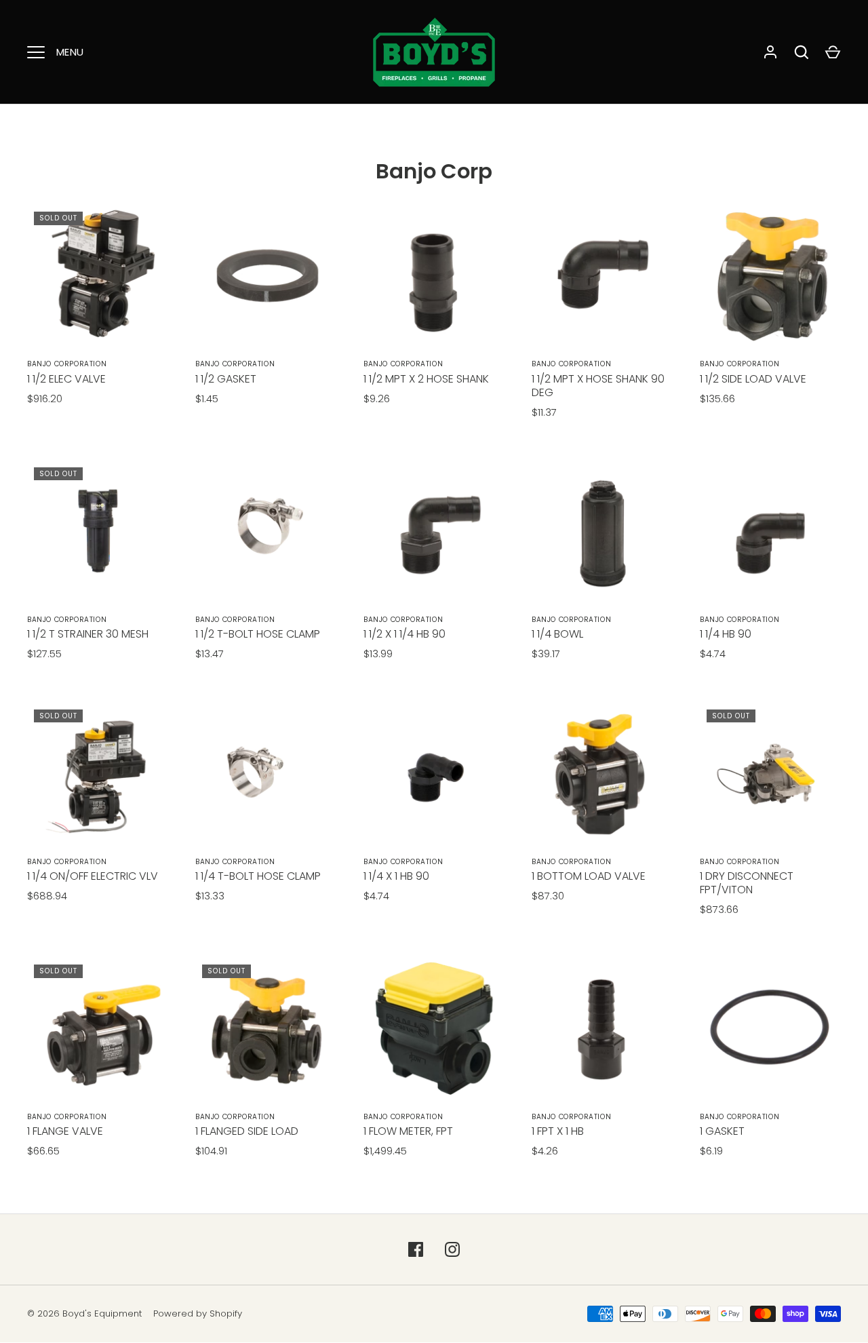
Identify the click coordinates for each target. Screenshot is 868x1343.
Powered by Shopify (197, 1313)
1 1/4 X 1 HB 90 (396, 876)
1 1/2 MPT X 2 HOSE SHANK (426, 379)
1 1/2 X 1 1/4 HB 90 (404, 634)
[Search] (801, 52)
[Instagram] (452, 1249)
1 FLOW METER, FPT (408, 1131)
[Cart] (833, 52)
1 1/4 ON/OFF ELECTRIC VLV (92, 876)
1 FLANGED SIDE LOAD (246, 1131)
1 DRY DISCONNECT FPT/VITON (746, 882)
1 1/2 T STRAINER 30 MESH (88, 634)
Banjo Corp (434, 171)
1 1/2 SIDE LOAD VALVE (753, 379)
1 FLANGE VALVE (65, 1131)
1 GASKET (722, 1131)
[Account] (770, 52)
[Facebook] (416, 1249)
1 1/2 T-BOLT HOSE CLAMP (257, 634)
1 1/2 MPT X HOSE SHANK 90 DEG (598, 385)
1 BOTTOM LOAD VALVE (589, 876)
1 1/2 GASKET (225, 379)
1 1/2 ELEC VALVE (66, 379)
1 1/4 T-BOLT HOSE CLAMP (258, 876)
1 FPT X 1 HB (558, 1131)
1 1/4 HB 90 (725, 634)
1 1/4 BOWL (557, 634)
